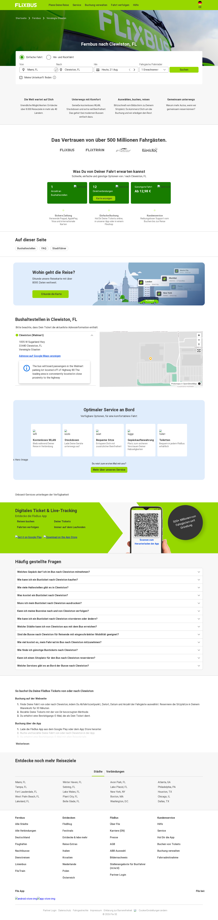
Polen (66, 870)
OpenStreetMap (190, 383)
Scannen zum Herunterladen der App (147, 542)
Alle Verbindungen (25, 830)
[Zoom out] (199, 340)
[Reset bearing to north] (199, 344)
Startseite (21, 18)
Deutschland (22, 837)
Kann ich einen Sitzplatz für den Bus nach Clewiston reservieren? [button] (56, 657)
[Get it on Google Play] (26, 899)
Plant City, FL (70, 796)
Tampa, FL (21, 787)
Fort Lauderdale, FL (26, 791)
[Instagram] (197, 898)
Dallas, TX (163, 801)
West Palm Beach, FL (27, 796)
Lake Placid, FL (118, 787)
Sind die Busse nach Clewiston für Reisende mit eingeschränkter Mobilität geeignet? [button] (68, 634)
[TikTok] (201, 898)
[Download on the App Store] (46, 899)
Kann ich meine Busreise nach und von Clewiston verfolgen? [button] (53, 610)
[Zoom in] (199, 335)
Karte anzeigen (104, 198)
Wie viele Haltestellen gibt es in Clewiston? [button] (42, 587)
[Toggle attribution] (199, 384)
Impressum (96, 910)
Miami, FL (20, 782)
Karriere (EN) (117, 830)
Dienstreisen (22, 857)
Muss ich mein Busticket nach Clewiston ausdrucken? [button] (49, 603)
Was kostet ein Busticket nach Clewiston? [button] (42, 595)
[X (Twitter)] (200, 898)
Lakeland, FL (22, 801)
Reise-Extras (70, 844)
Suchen (184, 69)
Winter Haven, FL (72, 782)
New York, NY (117, 791)
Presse (114, 837)
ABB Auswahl (118, 850)
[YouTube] (198, 898)
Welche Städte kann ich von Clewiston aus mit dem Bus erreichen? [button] (57, 626)
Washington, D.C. (119, 801)
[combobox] (40, 70)
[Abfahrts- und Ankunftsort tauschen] (56, 70)
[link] (109, 284)
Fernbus (36, 18)
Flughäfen (21, 844)
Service (161, 830)
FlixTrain (20, 870)
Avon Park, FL (118, 782)
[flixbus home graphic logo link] (26, 5)
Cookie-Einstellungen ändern (153, 910)
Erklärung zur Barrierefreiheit (118, 910)
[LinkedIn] (199, 898)
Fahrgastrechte (80, 910)
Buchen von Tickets (168, 844)
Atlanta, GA (164, 782)
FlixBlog (67, 824)
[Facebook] (196, 898)
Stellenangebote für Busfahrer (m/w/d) (128, 866)
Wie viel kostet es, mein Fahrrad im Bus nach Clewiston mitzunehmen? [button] (59, 642)
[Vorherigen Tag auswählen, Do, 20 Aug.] (130, 70)
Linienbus (20, 864)
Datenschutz (64, 910)
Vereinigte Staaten (56, 18)
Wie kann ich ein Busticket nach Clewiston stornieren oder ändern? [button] (57, 618)
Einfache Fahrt (34, 57)
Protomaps (176, 383)
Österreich (69, 877)
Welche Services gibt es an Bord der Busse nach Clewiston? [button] (53, 665)
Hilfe (160, 824)
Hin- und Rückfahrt (63, 57)
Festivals (68, 830)
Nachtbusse (22, 850)
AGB (112, 844)
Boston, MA (116, 796)
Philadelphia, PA (167, 787)
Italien (66, 850)
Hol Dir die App (165, 837)
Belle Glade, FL (71, 801)
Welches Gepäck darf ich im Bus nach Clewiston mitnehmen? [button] (53, 571)
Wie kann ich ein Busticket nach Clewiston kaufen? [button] (47, 579)
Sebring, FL (69, 787)
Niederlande (69, 864)
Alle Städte (21, 824)
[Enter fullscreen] (199, 350)
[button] (55, 335)
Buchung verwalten (168, 850)
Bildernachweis (119, 857)
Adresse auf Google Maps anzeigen (40, 355)
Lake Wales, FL (71, 791)
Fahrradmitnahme (167, 857)
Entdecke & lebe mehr (75, 837)
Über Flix (115, 824)
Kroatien (68, 857)
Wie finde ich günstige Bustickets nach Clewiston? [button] (47, 650)
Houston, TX (165, 791)
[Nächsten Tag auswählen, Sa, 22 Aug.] (134, 70)
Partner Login (118, 874)
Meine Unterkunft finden (38, 77)
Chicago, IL (164, 796)
